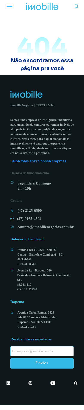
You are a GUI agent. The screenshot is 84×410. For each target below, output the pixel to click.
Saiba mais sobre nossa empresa (38, 161)
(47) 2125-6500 (29, 210)
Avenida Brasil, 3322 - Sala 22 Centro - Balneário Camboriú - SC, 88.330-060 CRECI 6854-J (40, 257)
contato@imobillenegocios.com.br (45, 227)
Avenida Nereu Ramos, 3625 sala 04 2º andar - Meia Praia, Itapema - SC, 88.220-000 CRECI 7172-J (36, 319)
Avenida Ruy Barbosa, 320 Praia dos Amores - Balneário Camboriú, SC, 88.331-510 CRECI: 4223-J (43, 280)
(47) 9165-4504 (29, 218)
